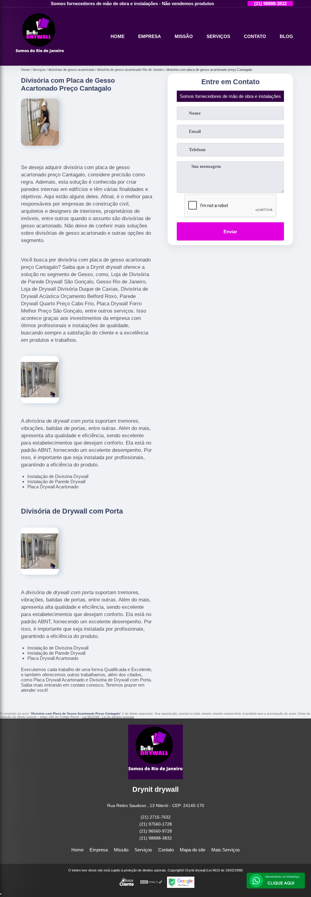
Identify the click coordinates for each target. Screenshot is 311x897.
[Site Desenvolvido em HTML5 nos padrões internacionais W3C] (151, 882)
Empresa (149, 36)
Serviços (218, 36)
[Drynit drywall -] (39, 58)
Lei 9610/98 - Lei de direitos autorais (108, 717)
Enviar (230, 231)
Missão (184, 36)
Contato (255, 36)
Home (118, 36)
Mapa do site (192, 849)
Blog (286, 36)
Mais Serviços (225, 849)
